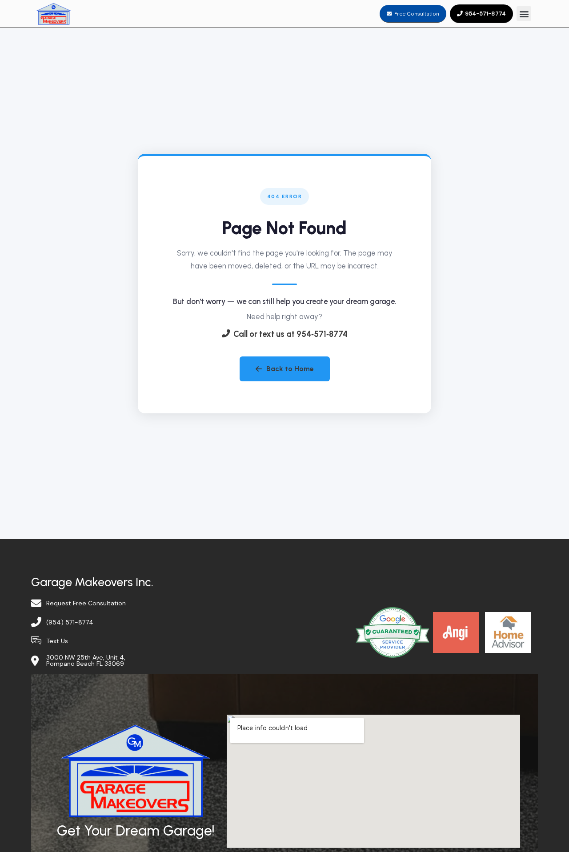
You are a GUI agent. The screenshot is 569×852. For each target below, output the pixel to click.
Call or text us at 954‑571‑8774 (290, 334)
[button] (524, 13)
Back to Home (290, 368)
